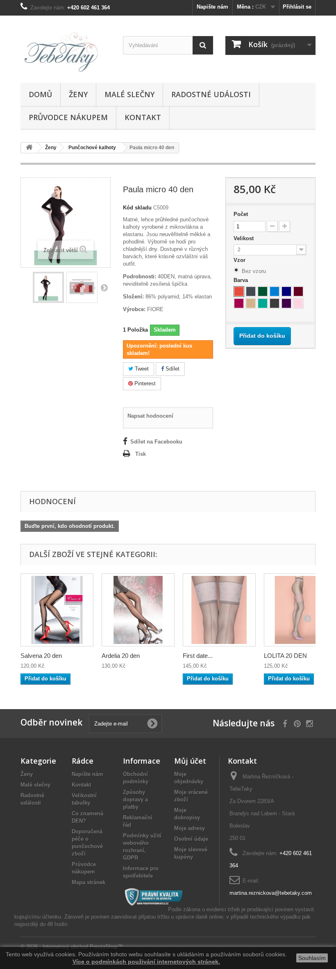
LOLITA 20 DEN (285, 655)
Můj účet (190, 761)
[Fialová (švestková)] (286, 303)
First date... (198, 655)
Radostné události (211, 94)
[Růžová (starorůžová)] (298, 303)
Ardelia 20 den (121, 655)
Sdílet (171, 369)
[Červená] (238, 291)
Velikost (244, 238)
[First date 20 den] (219, 609)
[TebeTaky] (65, 52)
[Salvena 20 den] (56, 609)
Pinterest (144, 383)
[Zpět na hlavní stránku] (29, 148)
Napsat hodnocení (150, 416)
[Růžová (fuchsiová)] (238, 303)
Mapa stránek (88, 882)
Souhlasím (312, 958)
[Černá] (250, 291)
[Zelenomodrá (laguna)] (262, 303)
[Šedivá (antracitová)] (274, 303)
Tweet (141, 369)
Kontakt (143, 117)
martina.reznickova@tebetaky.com (270, 893)
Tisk (140, 454)
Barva (242, 280)
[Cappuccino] (250, 303)
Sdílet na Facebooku (156, 442)
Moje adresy (189, 828)
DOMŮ (40, 94)
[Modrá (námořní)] (286, 291)
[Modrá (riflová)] (274, 291)
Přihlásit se (297, 7)
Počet (241, 214)
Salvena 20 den (41, 655)
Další (104, 287)
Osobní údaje (191, 839)
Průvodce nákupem (68, 117)
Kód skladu (137, 208)
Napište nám (212, 7)
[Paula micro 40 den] (48, 287)
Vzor (240, 260)
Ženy (78, 94)
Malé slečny (129, 94)
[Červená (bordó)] (298, 291)
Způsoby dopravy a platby (135, 799)
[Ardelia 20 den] (138, 609)
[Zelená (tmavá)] (262, 291)
